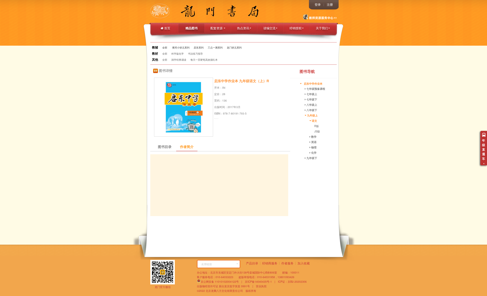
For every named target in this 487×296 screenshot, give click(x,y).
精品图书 (191, 28)
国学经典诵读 (178, 59)
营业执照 (260, 286)
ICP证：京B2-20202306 (291, 281)
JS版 (317, 131)
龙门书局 (168, 11)
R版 (316, 126)
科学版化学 (177, 53)
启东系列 (199, 47)
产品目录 (252, 263)
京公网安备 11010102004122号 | (221, 281)
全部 (164, 47)
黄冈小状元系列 (180, 47)
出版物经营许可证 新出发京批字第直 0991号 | (225, 286)
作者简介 (187, 146)
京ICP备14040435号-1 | (258, 281)
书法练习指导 (195, 53)
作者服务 (287, 263)
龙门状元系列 (234, 47)
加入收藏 (304, 263)
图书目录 (165, 146)
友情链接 (206, 264)
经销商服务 (269, 263)
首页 (166, 28)
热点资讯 (243, 28)
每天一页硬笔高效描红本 (204, 59)
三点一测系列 (215, 47)
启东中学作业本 (313, 83)
